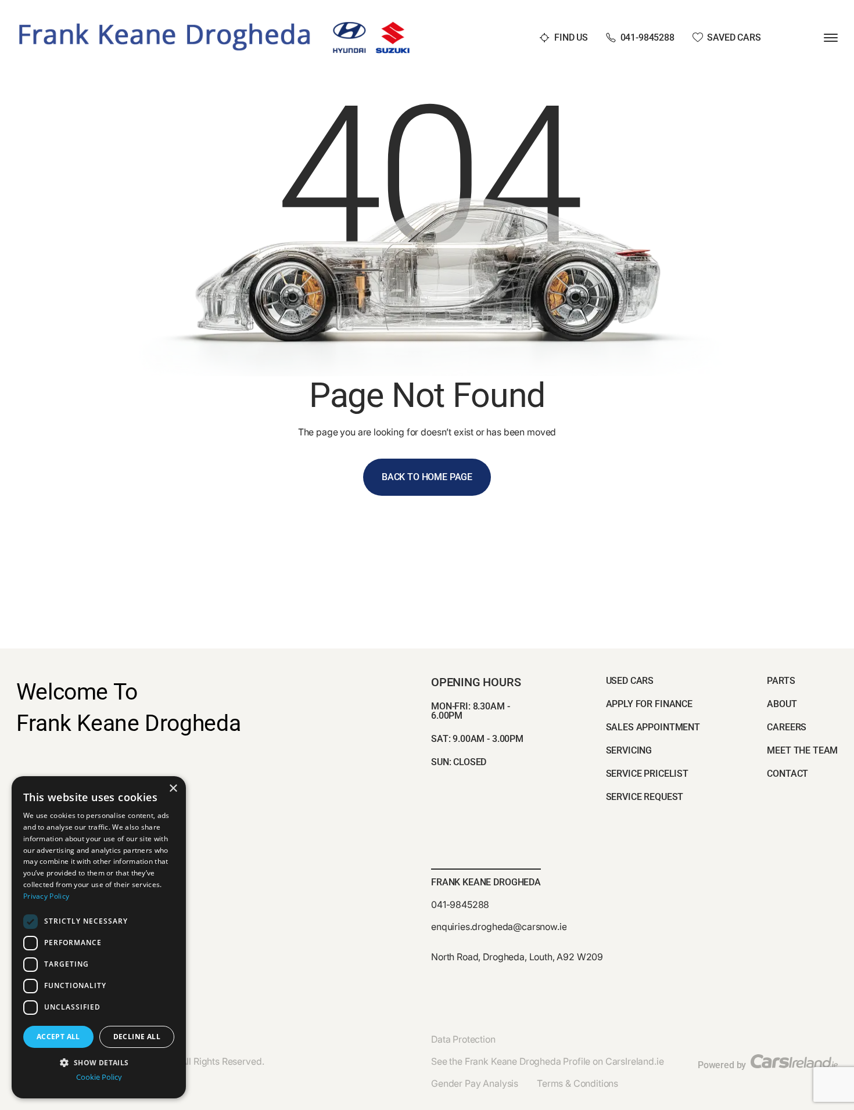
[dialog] (99, 937)
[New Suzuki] (392, 25)
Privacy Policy (46, 896)
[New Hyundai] (349, 25)
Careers (786, 727)
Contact (787, 773)
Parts (781, 680)
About (781, 703)
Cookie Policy (99, 1077)
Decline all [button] (136, 1036)
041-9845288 (647, 37)
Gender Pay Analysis (474, 1083)
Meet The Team (802, 750)
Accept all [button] (58, 1036)
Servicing (629, 750)
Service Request (645, 796)
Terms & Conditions (577, 1083)
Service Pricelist (647, 773)
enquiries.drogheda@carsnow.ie (498, 926)
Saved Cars (733, 37)
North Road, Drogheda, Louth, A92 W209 (517, 957)
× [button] (172, 788)
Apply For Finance (649, 703)
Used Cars (630, 680)
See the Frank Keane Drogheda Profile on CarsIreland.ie (547, 1061)
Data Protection (463, 1039)
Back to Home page (427, 476)
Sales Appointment (653, 727)
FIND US (571, 37)
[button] (98, 1061)
